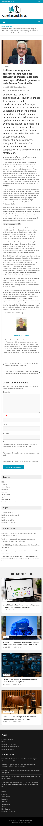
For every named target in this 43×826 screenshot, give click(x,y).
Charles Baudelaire (20, 87)
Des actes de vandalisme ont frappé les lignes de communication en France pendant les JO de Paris (22, 372)
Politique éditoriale (8, 520)
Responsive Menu (39, 1)
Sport (3, 497)
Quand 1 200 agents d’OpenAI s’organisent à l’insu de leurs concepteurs (20, 680)
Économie (6, 67)
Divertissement (6, 499)
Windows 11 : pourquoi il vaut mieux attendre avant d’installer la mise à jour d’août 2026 (21, 643)
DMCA (3, 517)
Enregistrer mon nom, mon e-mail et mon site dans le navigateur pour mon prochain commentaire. (20, 445)
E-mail (5, 425)
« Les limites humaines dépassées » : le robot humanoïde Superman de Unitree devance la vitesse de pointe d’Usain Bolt (20, 559)
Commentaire (7, 392)
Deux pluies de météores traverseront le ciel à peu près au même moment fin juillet (21, 364)
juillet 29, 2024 (8, 87)
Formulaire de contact (9, 502)
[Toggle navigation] (4, 21)
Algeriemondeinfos (26, 820)
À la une (4, 484)
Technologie (8, 600)
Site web (6, 433)
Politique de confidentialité (10, 515)
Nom (5, 416)
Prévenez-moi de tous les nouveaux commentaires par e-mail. (21, 454)
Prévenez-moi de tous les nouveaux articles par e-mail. (20, 462)
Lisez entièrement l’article (12, 224)
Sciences (4, 492)
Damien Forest (17, 610)
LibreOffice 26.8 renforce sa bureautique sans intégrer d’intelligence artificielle (21, 606)
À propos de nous (7, 512)
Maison (4, 482)
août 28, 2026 (7, 610)
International (6, 487)
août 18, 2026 (7, 722)
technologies (6, 494)
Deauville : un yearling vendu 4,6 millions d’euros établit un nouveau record (19, 718)
